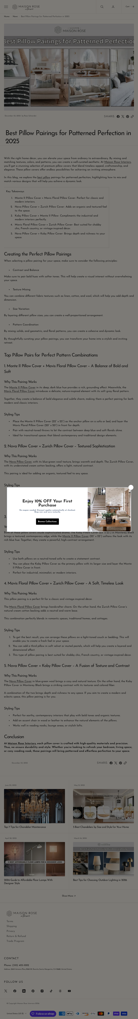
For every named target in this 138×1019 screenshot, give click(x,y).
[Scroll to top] (132, 1013)
